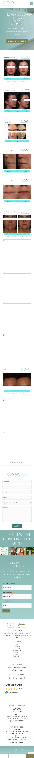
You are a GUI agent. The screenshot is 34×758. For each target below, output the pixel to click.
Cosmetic (22, 29)
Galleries (15, 29)
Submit (17, 526)
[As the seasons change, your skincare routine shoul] (13, 551)
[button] (31, 3)
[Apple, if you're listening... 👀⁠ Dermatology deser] (4, 551)
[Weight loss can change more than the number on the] (21, 551)
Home (9, 29)
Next (22, 462)
